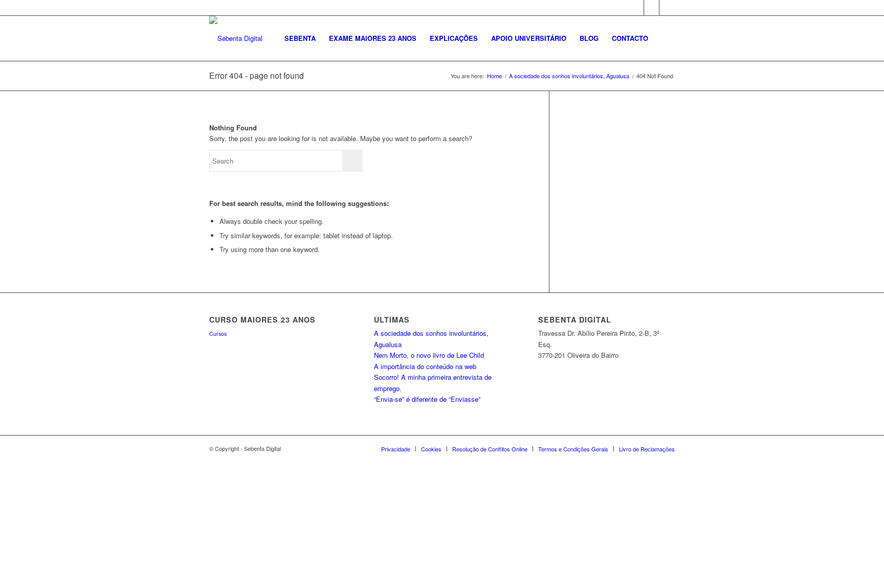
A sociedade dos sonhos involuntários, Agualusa (569, 76)
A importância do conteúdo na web (425, 366)
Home (494, 76)
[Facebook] (636, 7)
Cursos (218, 333)
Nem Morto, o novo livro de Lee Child (429, 355)
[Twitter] (651, 7)
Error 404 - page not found (256, 75)
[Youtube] (667, 7)
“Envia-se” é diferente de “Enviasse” (427, 399)
